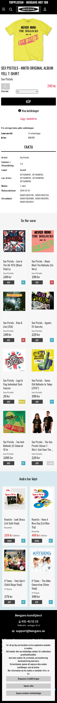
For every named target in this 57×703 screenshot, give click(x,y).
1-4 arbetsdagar (34, 133)
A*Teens (8, 589)
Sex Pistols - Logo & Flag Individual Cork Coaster (13, 384)
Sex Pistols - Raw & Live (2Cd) (12, 325)
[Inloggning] (45, 9)
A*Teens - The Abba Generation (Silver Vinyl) (41, 584)
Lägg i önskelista (28, 119)
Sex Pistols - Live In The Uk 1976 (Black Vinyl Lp (12, 265)
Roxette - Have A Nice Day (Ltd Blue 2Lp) (40, 523)
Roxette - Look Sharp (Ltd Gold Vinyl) (14, 521)
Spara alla (28, 686)
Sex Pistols (7, 79)
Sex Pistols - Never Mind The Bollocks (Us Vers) (42, 265)
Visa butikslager (30, 111)
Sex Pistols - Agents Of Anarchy (41, 325)
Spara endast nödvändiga (28, 693)
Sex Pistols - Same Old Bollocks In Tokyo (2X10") (42, 384)
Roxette (8, 527)
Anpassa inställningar (28, 679)
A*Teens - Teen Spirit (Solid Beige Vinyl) (14, 583)
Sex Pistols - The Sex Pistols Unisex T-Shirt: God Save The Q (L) (42, 446)
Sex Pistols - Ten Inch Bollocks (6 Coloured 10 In (13, 446)
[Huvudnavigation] (3, 9)
